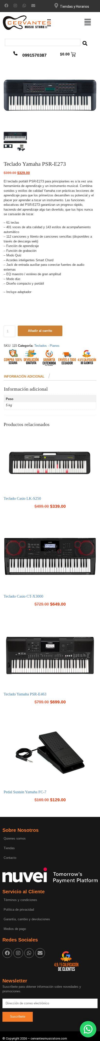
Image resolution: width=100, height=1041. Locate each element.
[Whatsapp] (24, 5)
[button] (87, 22)
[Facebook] (6, 5)
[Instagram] (15, 5)
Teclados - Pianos (46, 345)
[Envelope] (33, 5)
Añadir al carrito (40, 331)
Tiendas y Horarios (74, 6)
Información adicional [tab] (24, 376)
